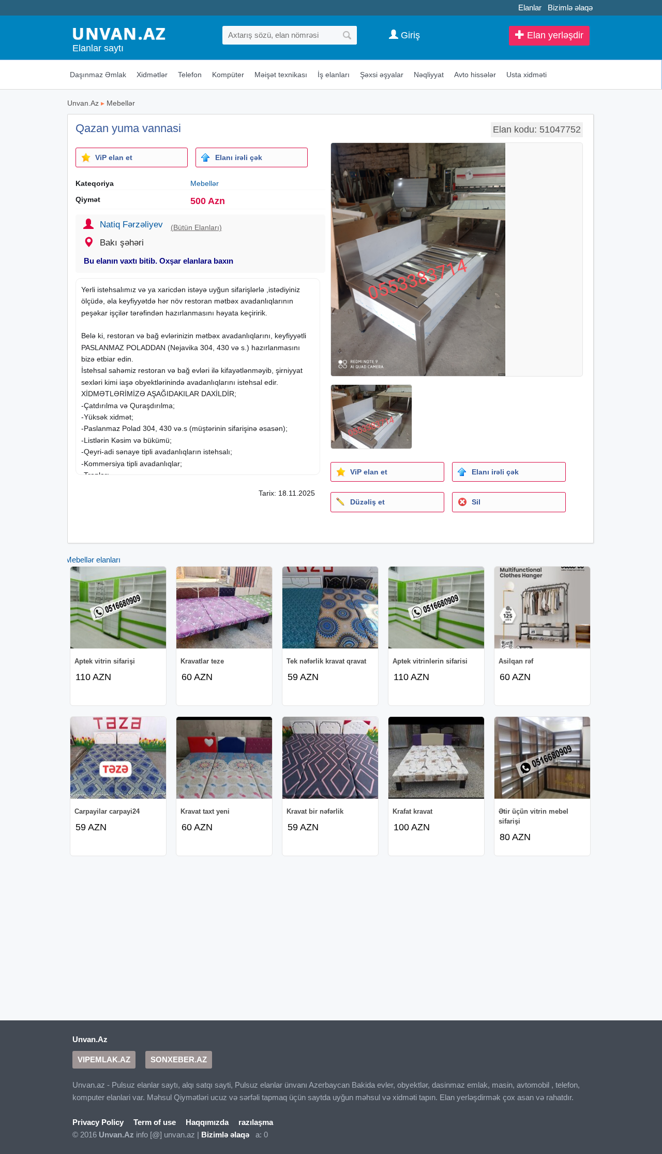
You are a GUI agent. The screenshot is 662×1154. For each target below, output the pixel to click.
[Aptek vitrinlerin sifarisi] (436, 607)
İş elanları (334, 74)
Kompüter (228, 74)
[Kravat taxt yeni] (224, 758)
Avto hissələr (475, 74)
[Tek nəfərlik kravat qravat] (330, 607)
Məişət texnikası (280, 74)
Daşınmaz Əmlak (98, 74)
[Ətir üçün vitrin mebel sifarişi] (542, 758)
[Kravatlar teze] (224, 607)
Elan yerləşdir (553, 35)
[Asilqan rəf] (542, 607)
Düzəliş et (367, 502)
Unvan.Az (83, 103)
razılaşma (255, 1122)
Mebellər (121, 103)
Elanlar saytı (98, 48)
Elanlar (529, 7)
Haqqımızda (207, 1122)
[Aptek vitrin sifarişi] (118, 607)
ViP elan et (113, 157)
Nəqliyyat (429, 74)
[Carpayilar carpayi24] (118, 758)
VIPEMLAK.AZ (104, 1059)
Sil (476, 502)
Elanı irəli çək (238, 157)
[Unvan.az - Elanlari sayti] (119, 32)
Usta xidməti (526, 74)
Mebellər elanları (93, 559)
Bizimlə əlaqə (570, 7)
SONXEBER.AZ (179, 1059)
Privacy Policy (98, 1122)
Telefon (190, 74)
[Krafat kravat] (436, 758)
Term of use (154, 1122)
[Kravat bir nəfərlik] (330, 758)
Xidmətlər (152, 74)
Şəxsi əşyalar (381, 74)
